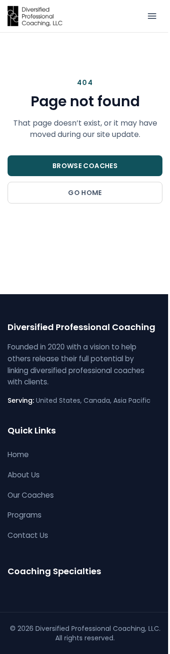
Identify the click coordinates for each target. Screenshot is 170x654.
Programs (25, 515)
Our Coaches (31, 495)
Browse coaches (85, 165)
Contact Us (28, 535)
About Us (24, 475)
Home (18, 454)
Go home (85, 192)
